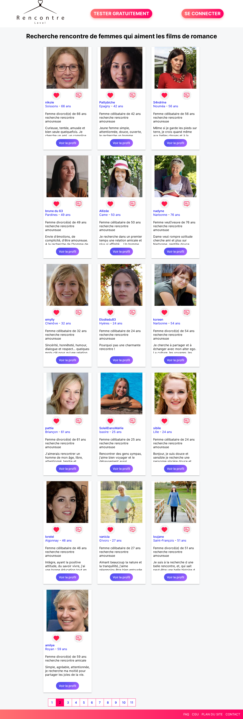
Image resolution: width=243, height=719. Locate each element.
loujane (158, 536)
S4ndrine (159, 102)
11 (131, 702)
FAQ (186, 714)
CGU (195, 714)
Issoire (104, 432)
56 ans (173, 106)
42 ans (118, 106)
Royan (49, 649)
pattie (49, 428)
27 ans (117, 540)
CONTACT (233, 714)
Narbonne (160, 215)
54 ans (175, 323)
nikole (49, 102)
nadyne (158, 211)
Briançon (51, 432)
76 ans (175, 215)
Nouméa (159, 106)
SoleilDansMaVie (111, 428)
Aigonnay (52, 540)
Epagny (104, 106)
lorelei (49, 536)
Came (103, 215)
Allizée (104, 211)
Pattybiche (107, 102)
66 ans (66, 106)
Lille (156, 432)
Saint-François (163, 540)
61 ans (65, 432)
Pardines (51, 215)
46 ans (67, 540)
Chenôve (51, 323)
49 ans (65, 215)
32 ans (66, 323)
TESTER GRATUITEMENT (121, 13)
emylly (49, 319)
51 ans (181, 540)
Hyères (104, 323)
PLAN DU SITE (212, 714)
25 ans (117, 432)
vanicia (104, 536)
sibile (157, 428)
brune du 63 (54, 211)
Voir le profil (67, 143)
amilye (49, 645)
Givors (104, 540)
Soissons (51, 106)
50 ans (116, 215)
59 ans (62, 649)
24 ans (117, 323)
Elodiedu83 (107, 319)
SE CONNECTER (203, 13)
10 (123, 702)
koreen (158, 319)
